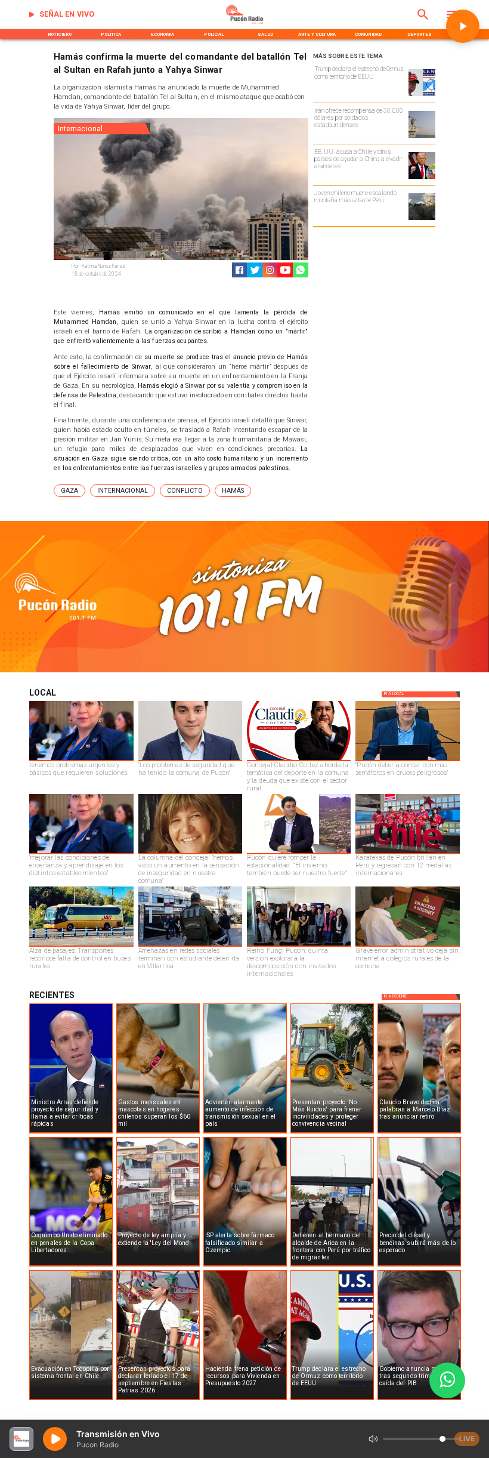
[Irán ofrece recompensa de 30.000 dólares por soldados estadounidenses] (421, 137)
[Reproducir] (462, 26)
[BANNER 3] (244, 671)
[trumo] (421, 178)
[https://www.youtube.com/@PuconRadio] (285, 270)
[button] (69, 490)
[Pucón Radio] (423, 23)
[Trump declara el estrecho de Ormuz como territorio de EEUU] (421, 95)
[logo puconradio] (244, 23)
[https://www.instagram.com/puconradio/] (270, 270)
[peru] (421, 219)
